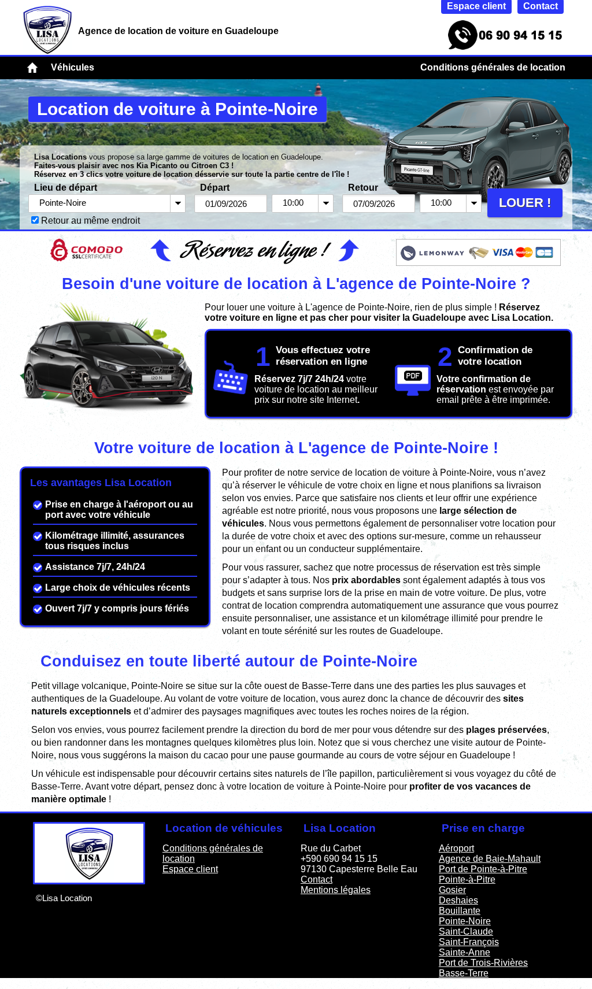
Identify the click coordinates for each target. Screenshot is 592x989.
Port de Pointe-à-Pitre (483, 869)
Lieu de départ (65, 187)
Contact (316, 879)
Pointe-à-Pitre (467, 879)
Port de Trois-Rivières (483, 963)
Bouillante (459, 911)
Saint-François (469, 942)
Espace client (190, 869)
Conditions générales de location (492, 67)
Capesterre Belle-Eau (483, 983)
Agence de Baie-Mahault (490, 859)
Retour (363, 187)
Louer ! (525, 202)
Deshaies (458, 900)
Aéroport (456, 848)
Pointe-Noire (465, 921)
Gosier (452, 890)
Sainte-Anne (464, 952)
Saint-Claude (466, 931)
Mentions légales (336, 890)
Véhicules (72, 67)
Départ (215, 187)
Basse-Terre (464, 973)
